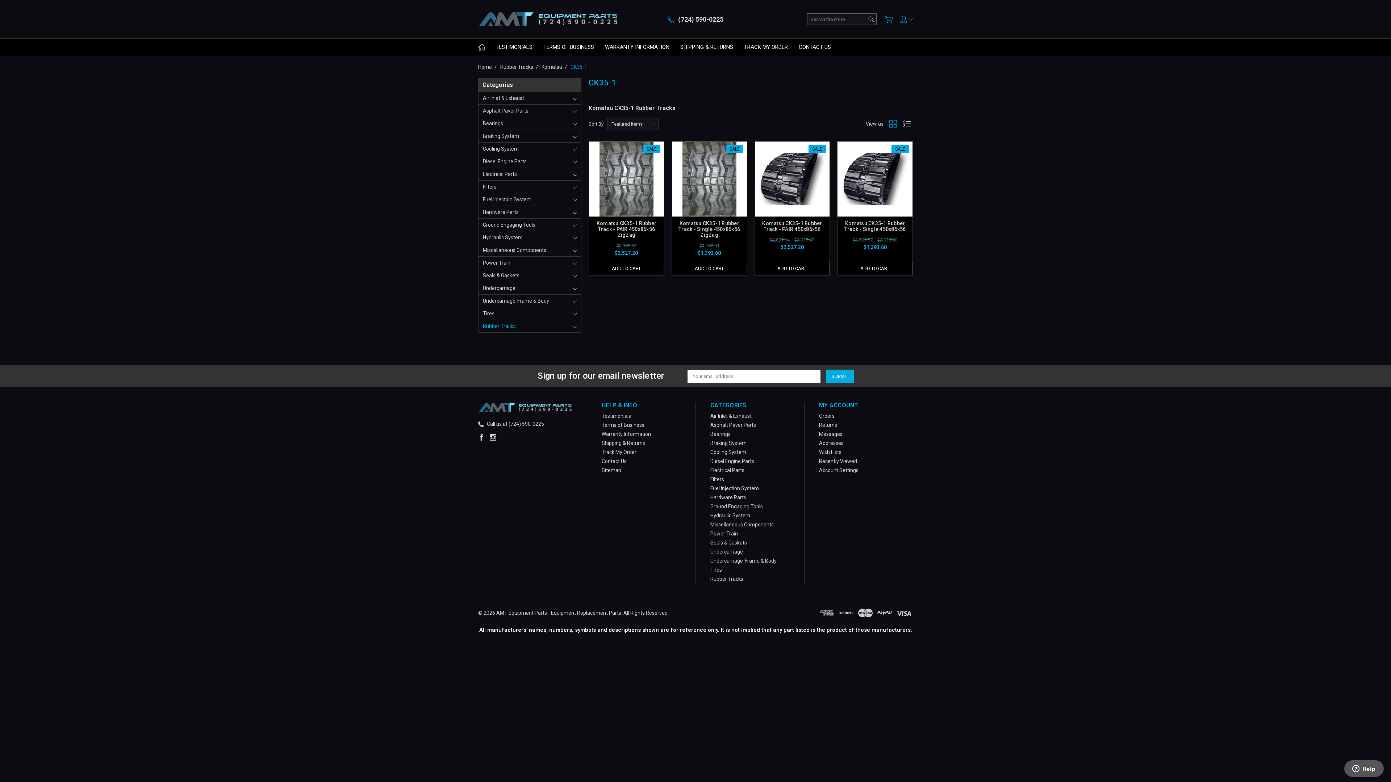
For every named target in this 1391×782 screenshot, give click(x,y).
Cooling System (501, 149)
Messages (831, 434)
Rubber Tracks (499, 326)
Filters (490, 187)
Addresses (831, 443)
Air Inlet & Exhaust (503, 98)
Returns (828, 425)
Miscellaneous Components (514, 250)
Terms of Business (568, 47)
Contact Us (815, 47)
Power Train (496, 263)
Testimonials (514, 47)
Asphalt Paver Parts (506, 111)
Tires (488, 313)
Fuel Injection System (507, 199)
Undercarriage (499, 288)
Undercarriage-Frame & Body (516, 301)
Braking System (501, 136)
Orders (827, 416)
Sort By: (597, 124)
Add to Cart (626, 268)
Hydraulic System (503, 237)
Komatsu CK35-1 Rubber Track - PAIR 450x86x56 (792, 226)
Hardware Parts (501, 212)
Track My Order (766, 47)
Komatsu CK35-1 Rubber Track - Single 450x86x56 (875, 226)
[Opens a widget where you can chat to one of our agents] (1364, 769)
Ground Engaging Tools (509, 225)
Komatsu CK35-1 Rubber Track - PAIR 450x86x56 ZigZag (626, 229)
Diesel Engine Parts (505, 161)
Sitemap (611, 470)
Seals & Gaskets (501, 275)
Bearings (493, 123)
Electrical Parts (500, 174)
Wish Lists (830, 452)
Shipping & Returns (706, 47)
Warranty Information (637, 47)
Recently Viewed (838, 461)
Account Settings (839, 470)
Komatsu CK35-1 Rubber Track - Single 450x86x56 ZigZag (709, 229)
